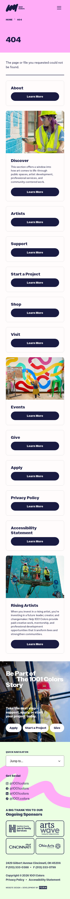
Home (9, 19)
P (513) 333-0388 (17, 867)
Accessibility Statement (44, 879)
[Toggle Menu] (59, 8)
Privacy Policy (15, 879)
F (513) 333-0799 (44, 867)
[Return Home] (15, 8)
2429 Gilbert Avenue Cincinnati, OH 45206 (33, 863)
